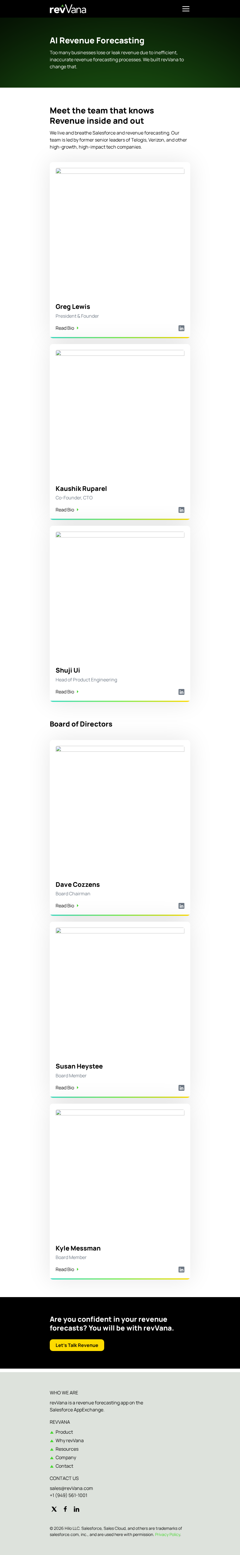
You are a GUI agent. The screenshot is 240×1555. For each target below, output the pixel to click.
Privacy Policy (167, 1534)
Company (66, 1457)
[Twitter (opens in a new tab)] (54, 1509)
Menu (185, 8)
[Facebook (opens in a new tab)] (65, 1509)
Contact (64, 1466)
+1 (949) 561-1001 (68, 1495)
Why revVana (70, 1440)
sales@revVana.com (71, 1488)
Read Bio (65, 328)
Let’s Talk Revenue (77, 1345)
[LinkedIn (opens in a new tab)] (76, 1509)
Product (64, 1432)
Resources (67, 1449)
